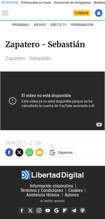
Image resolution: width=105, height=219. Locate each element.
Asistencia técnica (42, 194)
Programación (82, 25)
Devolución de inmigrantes (72, 2)
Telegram (74, 210)
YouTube (48, 210)
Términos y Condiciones (41, 190)
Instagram (39, 210)
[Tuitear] (19, 152)
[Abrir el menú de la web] (6, 13)
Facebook (21, 210)
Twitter (30, 210)
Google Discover (56, 210)
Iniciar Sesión (98, 13)
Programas (20, 25)
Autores (72, 194)
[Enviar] (29, 152)
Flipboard (65, 210)
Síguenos (65, 152)
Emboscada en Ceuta (36, 2)
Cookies (75, 190)
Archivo (40, 25)
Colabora (81, 13)
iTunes (82, 210)
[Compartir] (9, 152)
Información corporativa (51, 186)
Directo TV (58, 25)
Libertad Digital (52, 174)
